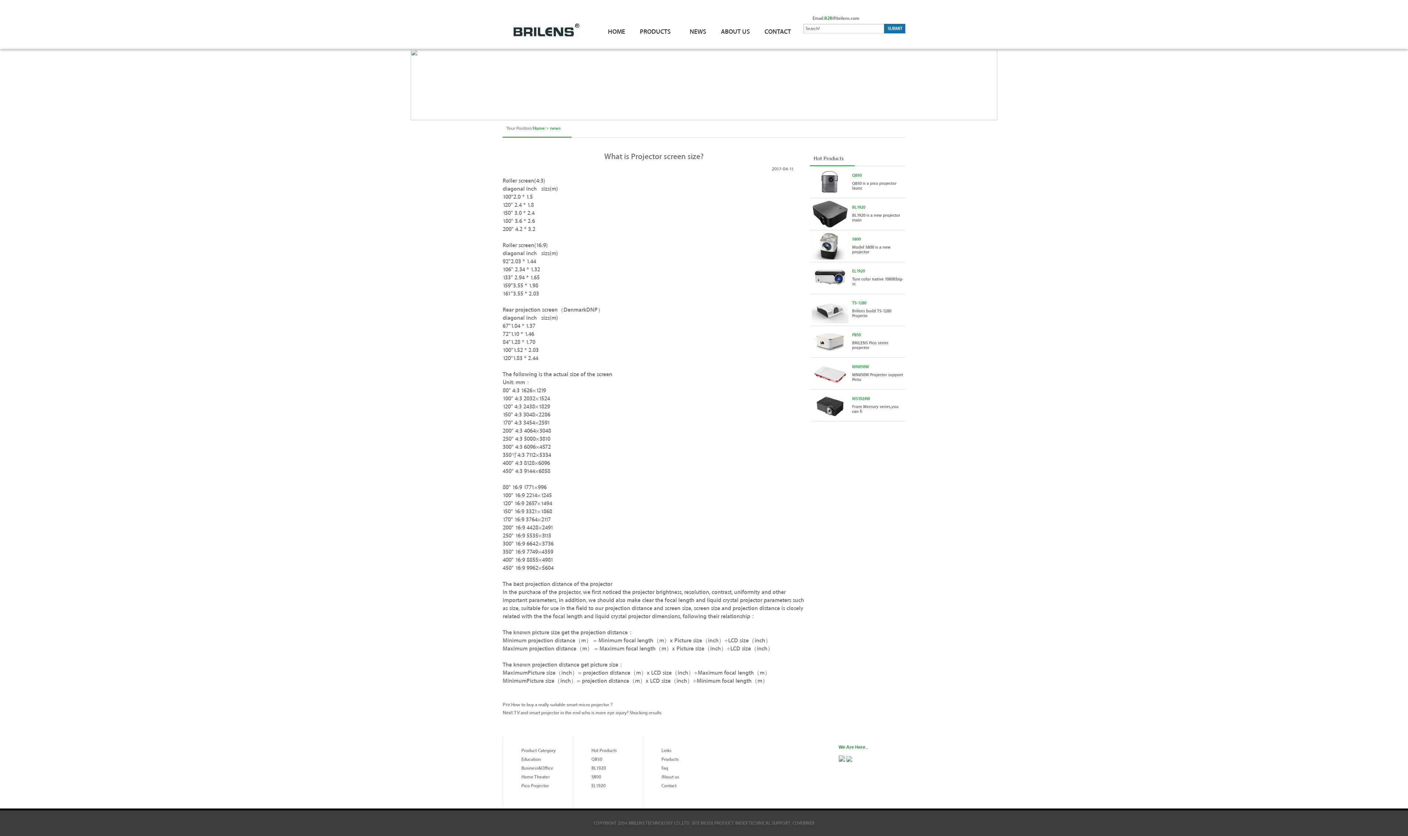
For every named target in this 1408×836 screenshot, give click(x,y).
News (698, 31)
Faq (664, 768)
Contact (777, 31)
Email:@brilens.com (836, 18)
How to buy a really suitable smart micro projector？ (562, 704)
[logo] (552, 20)
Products (670, 759)
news (555, 128)
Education (531, 759)
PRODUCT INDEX (731, 823)
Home (616, 31)
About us (670, 777)
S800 (856, 239)
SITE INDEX (702, 823)
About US (735, 31)
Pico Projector (535, 785)
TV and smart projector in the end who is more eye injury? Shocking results (587, 712)
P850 (856, 335)
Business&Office (537, 768)
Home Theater (535, 777)
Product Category (538, 750)
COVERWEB (803, 823)
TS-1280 (859, 303)
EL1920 (858, 271)
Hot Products (829, 159)
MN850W (860, 366)
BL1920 (858, 207)
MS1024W (861, 398)
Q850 (857, 175)
